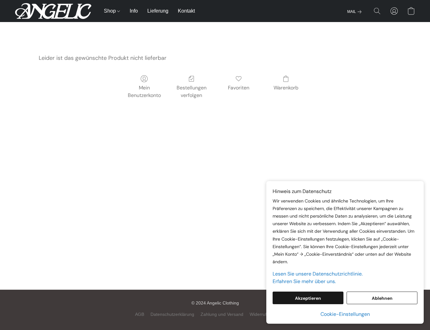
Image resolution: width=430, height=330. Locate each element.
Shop (110, 11)
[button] (53, 11)
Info (134, 11)
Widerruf (258, 314)
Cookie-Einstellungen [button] (345, 314)
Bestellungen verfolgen (192, 91)
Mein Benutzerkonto (144, 91)
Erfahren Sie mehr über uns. (304, 281)
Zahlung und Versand (222, 314)
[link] (355, 12)
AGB (139, 314)
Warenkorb (286, 87)
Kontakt (186, 11)
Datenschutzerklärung (172, 314)
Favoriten (238, 87)
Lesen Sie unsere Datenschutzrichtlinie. (318, 273)
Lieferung (157, 11)
